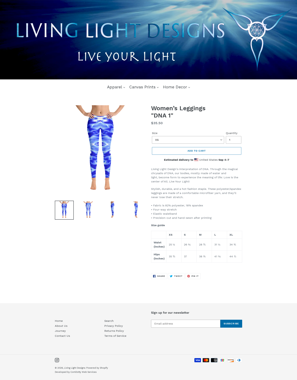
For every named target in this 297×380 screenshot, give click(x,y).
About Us (61, 325)
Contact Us (62, 335)
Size (154, 133)
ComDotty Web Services (83, 372)
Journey (60, 330)
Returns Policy (114, 330)
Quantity (232, 133)
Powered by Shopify (97, 368)
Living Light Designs (74, 368)
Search (109, 320)
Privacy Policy (113, 325)
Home (59, 320)
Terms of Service (115, 335)
